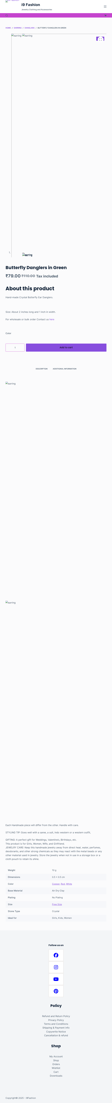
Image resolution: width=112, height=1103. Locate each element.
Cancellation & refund (56, 1035)
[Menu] (105, 6)
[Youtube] (56, 979)
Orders (56, 1064)
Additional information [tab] (64, 369)
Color (8, 333)
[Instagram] (56, 967)
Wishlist (56, 1067)
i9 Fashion (30, 4)
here (51, 319)
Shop (56, 1060)
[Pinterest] (56, 991)
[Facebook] (56, 955)
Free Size (57, 904)
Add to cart (66, 347)
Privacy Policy (56, 1020)
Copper (56, 884)
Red (63, 884)
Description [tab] (42, 369)
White (69, 884)
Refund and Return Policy (56, 1016)
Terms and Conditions (56, 1023)
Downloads (56, 1075)
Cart (56, 1071)
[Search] (7, 15)
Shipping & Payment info (56, 1027)
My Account (56, 1056)
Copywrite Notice (56, 1031)
